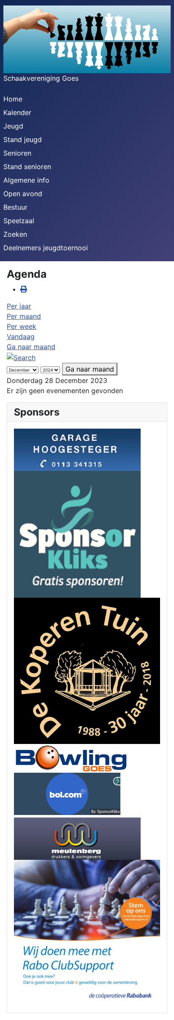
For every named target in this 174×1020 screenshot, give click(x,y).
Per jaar (19, 306)
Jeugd (13, 126)
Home (12, 99)
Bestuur (15, 207)
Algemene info (26, 180)
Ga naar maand (31, 346)
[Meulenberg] (77, 838)
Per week (21, 326)
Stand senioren (27, 166)
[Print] (23, 289)
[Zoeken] (21, 357)
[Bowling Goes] (71, 757)
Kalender (17, 112)
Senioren (17, 153)
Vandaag (21, 336)
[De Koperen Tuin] (87, 670)
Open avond (22, 193)
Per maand (24, 316)
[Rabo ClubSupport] (87, 932)
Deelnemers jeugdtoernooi (45, 247)
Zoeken (15, 234)
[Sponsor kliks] (77, 533)
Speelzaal (18, 220)
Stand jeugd (22, 139)
